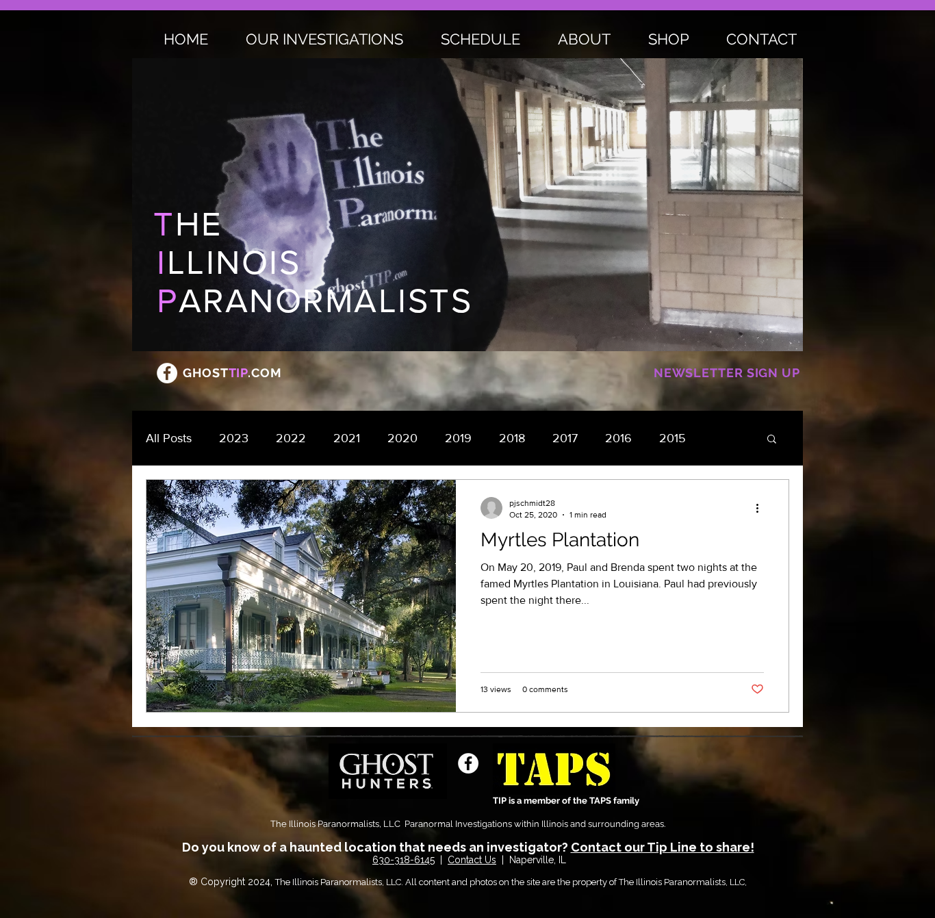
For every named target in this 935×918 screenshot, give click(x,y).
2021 (346, 438)
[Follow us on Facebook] (167, 373)
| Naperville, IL (532, 859)
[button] (771, 440)
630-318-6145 (403, 859)
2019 (458, 438)
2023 (233, 438)
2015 (672, 438)
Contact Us (472, 859)
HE (187, 223)
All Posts (169, 438)
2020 (402, 438)
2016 (618, 438)
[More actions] (762, 508)
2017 (565, 438)
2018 (512, 438)
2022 (291, 438)
